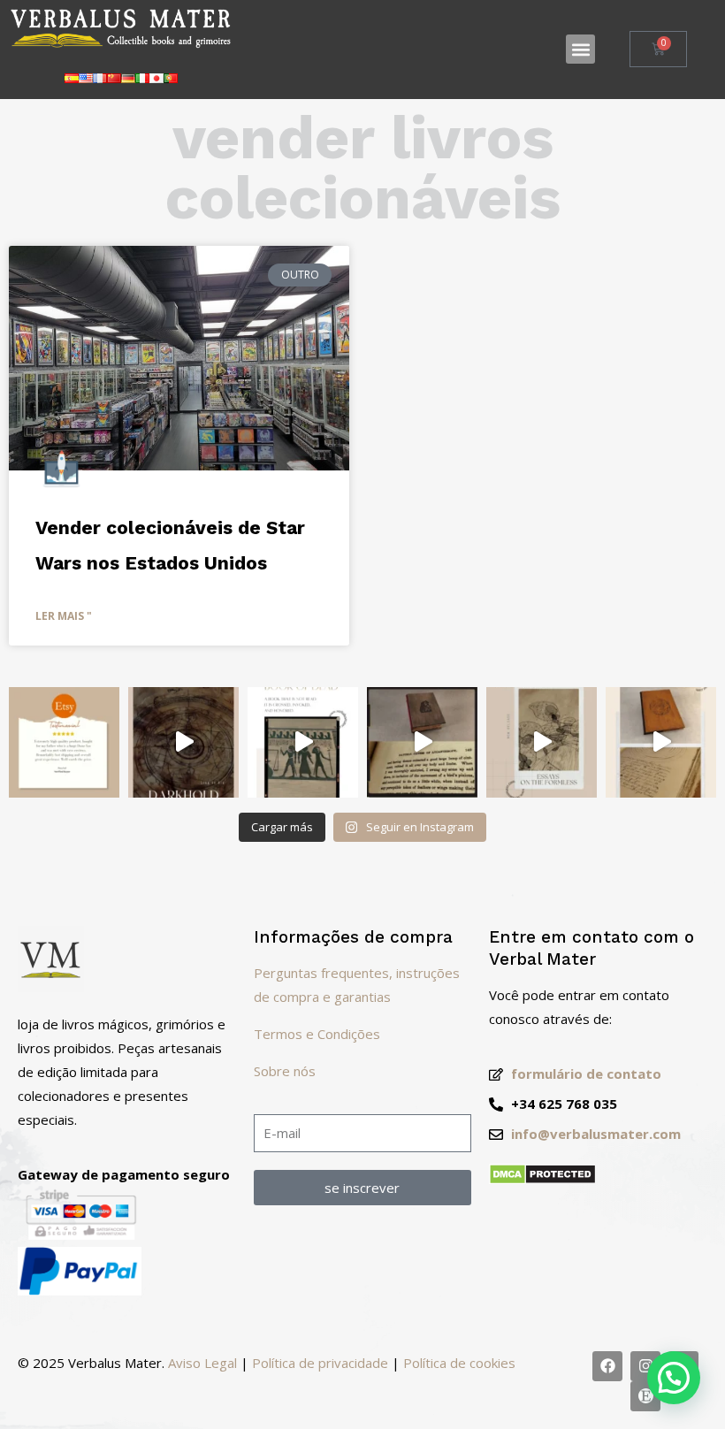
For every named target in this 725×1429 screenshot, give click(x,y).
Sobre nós (285, 1071)
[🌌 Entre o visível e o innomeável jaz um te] (541, 742)
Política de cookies (459, 1363)
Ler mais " (63, 615)
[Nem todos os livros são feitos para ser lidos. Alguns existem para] (183, 742)
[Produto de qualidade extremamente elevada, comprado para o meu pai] (64, 742)
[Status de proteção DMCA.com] (542, 1179)
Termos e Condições (317, 1034)
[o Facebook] (607, 1366)
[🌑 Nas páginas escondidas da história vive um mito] (422, 742)
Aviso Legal (202, 1363)
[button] (580, 49)
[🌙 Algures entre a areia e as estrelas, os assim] (303, 742)
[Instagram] (645, 1366)
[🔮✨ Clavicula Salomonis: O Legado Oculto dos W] (661, 742)
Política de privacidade (320, 1363)
